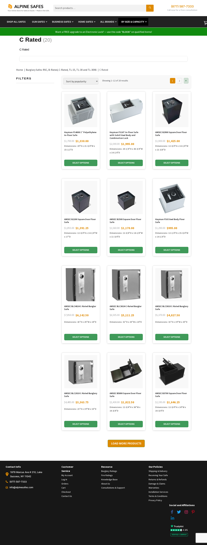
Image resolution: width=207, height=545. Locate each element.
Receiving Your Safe (158, 475)
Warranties (154, 487)
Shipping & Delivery (158, 471)
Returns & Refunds (158, 479)
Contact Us (66, 496)
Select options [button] (80, 162)
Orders (64, 483)
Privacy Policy (155, 500)
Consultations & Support (113, 487)
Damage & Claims (157, 483)
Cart (63, 487)
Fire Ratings (107, 475)
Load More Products (126, 443)
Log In (64, 479)
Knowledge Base (109, 479)
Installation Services (158, 491)
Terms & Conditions (158, 496)
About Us (105, 483)
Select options (171, 162)
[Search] (150, 8)
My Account (67, 475)
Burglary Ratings (109, 471)
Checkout (66, 491)
